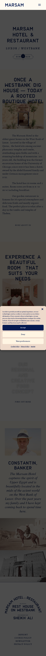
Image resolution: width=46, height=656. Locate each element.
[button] (42, 309)
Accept (23, 327)
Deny (23, 334)
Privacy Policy (25, 346)
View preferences (23, 341)
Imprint (33, 346)
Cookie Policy (15, 346)
